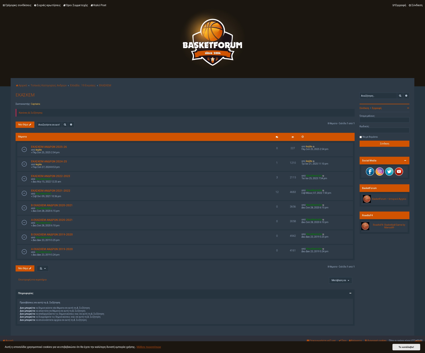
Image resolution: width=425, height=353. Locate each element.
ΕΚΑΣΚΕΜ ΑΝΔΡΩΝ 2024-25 (49, 161)
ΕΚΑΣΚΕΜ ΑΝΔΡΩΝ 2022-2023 (50, 176)
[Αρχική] (212, 39)
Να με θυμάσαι (370, 136)
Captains (35, 104)
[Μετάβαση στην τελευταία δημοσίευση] (314, 146)
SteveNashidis (43, 179)
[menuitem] (47, 5)
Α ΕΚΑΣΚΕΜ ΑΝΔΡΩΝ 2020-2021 (52, 219)
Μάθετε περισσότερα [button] (149, 347)
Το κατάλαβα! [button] (406, 347)
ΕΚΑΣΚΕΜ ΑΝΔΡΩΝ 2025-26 (49, 146)
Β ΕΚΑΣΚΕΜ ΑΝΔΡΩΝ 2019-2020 (52, 234)
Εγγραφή (377, 108)
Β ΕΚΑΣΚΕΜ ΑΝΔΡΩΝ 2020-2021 (52, 205)
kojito (39, 149)
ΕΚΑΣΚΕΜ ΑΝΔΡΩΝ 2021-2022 (50, 190)
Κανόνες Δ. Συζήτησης (31, 112)
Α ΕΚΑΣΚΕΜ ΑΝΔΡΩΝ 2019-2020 (52, 249)
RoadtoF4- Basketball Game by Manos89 (389, 226)
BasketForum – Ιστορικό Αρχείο (389, 199)
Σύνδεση (364, 108)
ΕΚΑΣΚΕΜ (25, 95)
